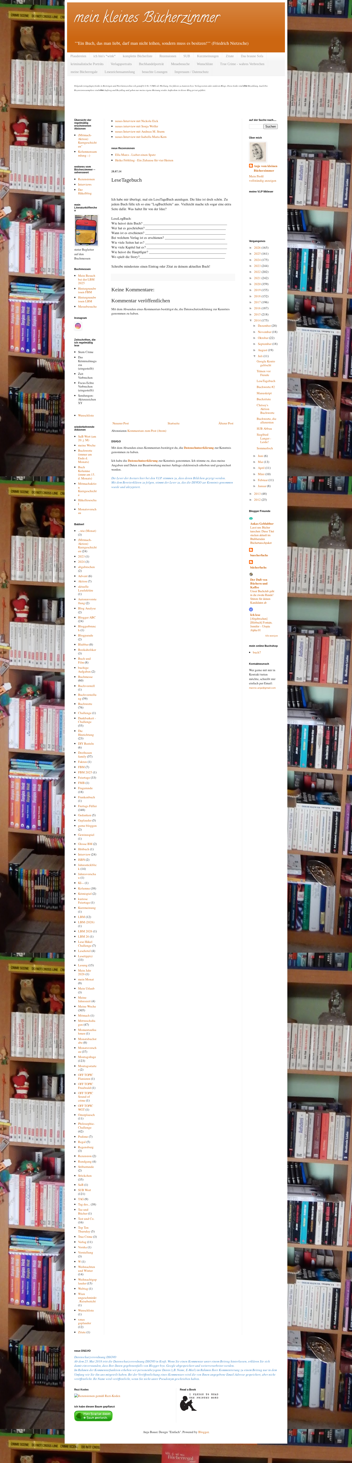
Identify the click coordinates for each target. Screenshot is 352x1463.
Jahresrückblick (87, 867)
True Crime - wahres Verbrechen (242, 64)
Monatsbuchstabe (87, 1041)
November (265, 332)
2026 (257, 247)
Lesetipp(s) (85, 956)
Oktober (263, 338)
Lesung (83, 965)
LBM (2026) (86, 922)
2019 (257, 290)
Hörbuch (83, 849)
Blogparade (85, 635)
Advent (83, 576)
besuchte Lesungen (154, 72)
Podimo (83, 1136)
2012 (257, 499)
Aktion (82, 581)
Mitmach (84, 1015)
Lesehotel (84, 951)
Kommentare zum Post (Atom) (146, 430)
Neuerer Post (121, 423)
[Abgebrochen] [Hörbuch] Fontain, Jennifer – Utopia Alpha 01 (261, 624)
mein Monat (86, 979)
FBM (81, 767)
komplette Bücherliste (137, 56)
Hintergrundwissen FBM (87, 290)
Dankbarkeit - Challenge (87, 720)
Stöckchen (85, 1175)
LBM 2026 (85, 931)
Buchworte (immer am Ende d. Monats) (85, 456)
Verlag (82, 1242)
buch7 (257, 652)
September (265, 344)
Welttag (83, 1288)
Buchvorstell (86, 686)
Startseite (174, 423)
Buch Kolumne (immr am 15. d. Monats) (86, 472)
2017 (257, 302)
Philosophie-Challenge (86, 1125)
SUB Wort (84, 1190)
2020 (257, 284)
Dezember (265, 325)
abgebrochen (86, 567)
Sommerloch (265, 448)
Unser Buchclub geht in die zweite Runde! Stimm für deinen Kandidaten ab (262, 596)
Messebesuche (180, 64)
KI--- (81, 883)
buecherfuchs (259, 555)
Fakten (82, 762)
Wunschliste (205, 64)
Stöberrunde (86, 1167)
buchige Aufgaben (84, 669)
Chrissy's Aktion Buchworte (265, 409)
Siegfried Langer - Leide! (264, 438)
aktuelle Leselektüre (85, 588)
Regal (82, 1142)
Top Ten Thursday (84, 1229)
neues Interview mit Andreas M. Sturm (140, 131)
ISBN (81, 859)
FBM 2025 (85, 772)
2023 (81, 556)
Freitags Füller (87, 806)
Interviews (84, 184)
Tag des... (84, 1204)
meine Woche (87, 445)
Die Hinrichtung (86, 733)
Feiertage (84, 777)
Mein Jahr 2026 (84, 972)
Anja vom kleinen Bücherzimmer (265, 168)
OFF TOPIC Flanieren (85, 1077)
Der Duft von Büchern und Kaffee (258, 583)
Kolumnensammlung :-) (87, 153)
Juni (261, 456)
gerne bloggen (87, 825)
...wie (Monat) (87, 531)
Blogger (203, 1432)
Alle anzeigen (271, 635)
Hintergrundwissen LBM (87, 299)
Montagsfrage (87, 1057)
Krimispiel (85, 893)
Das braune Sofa (252, 56)
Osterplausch (86, 1115)
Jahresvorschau (87, 876)
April (261, 468)
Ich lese (255, 614)
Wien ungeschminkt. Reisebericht (87, 1297)
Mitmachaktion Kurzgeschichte (87, 489)
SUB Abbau (264, 428)
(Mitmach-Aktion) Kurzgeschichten (87, 545)
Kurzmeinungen (208, 56)
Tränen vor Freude (264, 373)
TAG (81, 1199)
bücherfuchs (258, 567)
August (263, 350)
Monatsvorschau (87, 511)
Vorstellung (85, 1252)
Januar (262, 486)
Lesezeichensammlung (120, 72)
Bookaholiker (87, 649)
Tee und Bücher (83, 1211)
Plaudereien (78, 56)
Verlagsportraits (121, 64)
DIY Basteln (86, 743)
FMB (81, 783)
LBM (81, 917)
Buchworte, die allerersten (266, 420)
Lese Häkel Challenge (85, 944)
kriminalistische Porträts (87, 64)
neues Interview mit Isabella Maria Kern (141, 137)
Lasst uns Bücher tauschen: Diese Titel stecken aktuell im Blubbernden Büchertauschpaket (262, 535)
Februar (263, 480)
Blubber (83, 644)
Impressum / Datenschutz (192, 72)
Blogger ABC (87, 617)
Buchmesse (85, 677)
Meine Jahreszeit (84, 999)
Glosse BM (85, 844)
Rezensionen (167, 56)
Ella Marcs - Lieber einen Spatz (135, 154)
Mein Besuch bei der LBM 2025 (86, 279)
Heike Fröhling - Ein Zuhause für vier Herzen (144, 160)
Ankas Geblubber (262, 523)
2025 (257, 253)
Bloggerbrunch (87, 628)
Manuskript (264, 393)
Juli (260, 356)
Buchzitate (264, 399)
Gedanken (84, 815)
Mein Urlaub (86, 988)
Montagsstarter (87, 1068)
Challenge (84, 713)
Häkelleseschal (87, 502)
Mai (261, 462)
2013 (257, 493)
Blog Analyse (87, 608)
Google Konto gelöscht (266, 363)
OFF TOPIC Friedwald (85, 1086)
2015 (257, 314)
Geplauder (84, 820)
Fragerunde (85, 788)
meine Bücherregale (84, 72)
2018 (257, 296)
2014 (257, 320)
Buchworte (85, 704)
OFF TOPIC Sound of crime (85, 1097)
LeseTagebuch (266, 381)
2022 (257, 272)
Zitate (230, 56)
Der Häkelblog (85, 191)
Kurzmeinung (87, 908)
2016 (257, 308)
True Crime (85, 1236)
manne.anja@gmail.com (262, 687)
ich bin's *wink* (104, 56)
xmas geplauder (84, 1321)
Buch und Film (84, 660)
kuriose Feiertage (84, 901)
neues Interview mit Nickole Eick (136, 121)
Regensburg (86, 1147)
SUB (186, 56)
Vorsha (82, 1247)
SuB (81, 1184)
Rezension (85, 1156)
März (261, 474)
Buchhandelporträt (151, 64)
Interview (84, 854)
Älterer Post (225, 423)
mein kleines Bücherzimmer (147, 19)
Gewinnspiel (86, 835)
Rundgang (85, 1161)
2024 (81, 561)
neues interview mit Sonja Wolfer (136, 126)
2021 (257, 278)
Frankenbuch (86, 797)
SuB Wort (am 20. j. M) (87, 438)
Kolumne (84, 888)
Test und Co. (86, 1218)
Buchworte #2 (266, 387)
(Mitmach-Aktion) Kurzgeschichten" (87, 140)
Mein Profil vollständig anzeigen (262, 178)
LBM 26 (83, 936)
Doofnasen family (85, 754)
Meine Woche (87, 1006)
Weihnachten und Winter (86, 1269)
